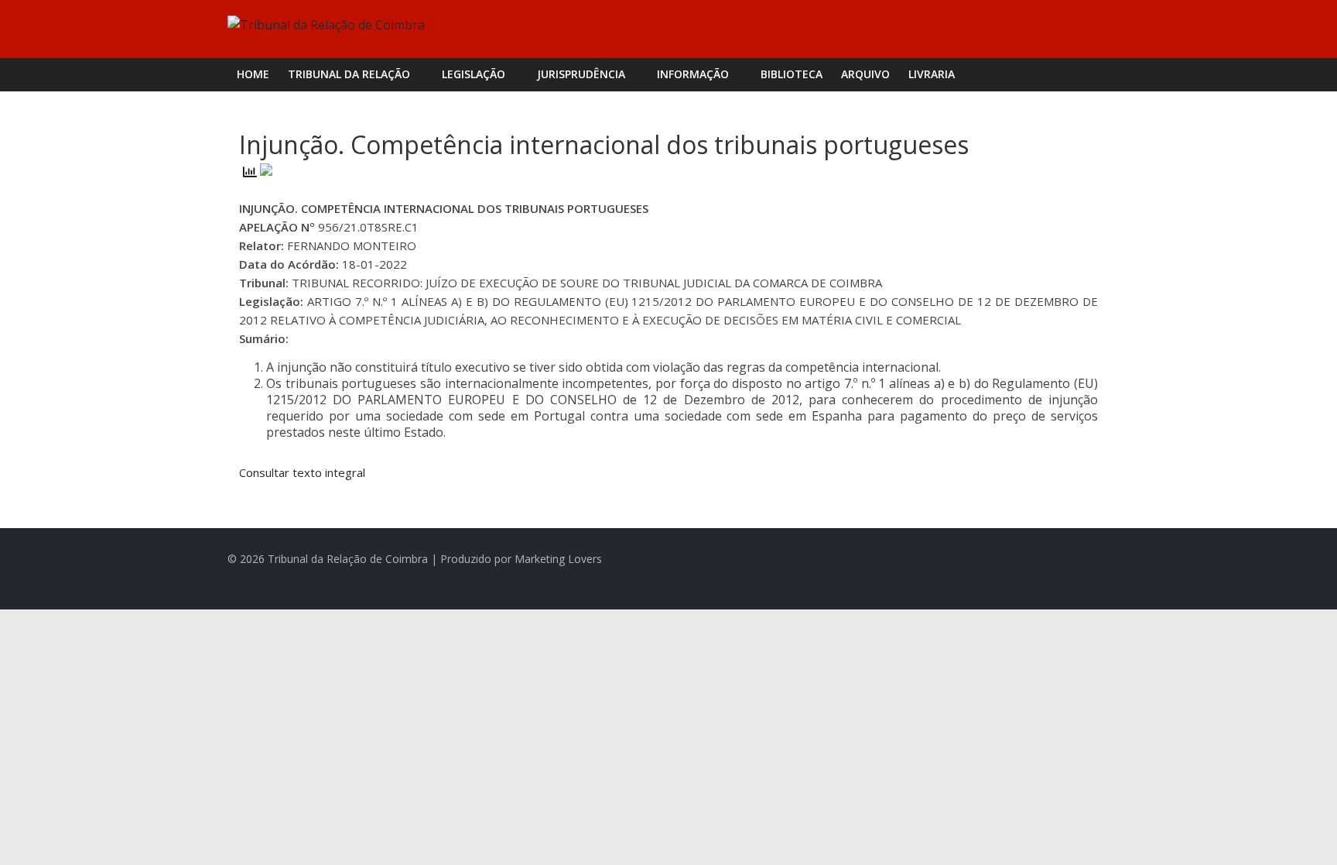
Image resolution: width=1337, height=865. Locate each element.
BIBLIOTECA (791, 74)
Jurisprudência (581, 74)
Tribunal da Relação (349, 74)
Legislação (473, 74)
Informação (693, 74)
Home (253, 74)
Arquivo (865, 74)
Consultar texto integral (302, 472)
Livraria (931, 74)
